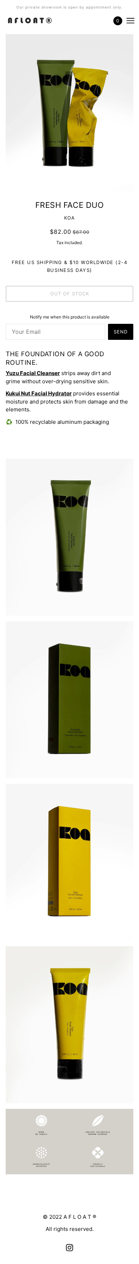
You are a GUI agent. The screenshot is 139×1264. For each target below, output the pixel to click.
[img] (69, 1247)
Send (121, 332)
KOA (69, 218)
